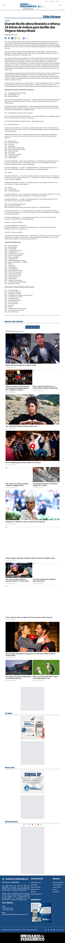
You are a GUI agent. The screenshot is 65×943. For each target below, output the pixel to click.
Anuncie (55, 889)
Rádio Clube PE (35, 889)
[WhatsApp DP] (60, 1)
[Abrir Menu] (4, 5)
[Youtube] (52, 1)
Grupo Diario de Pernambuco (13, 929)
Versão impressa (57, 885)
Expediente (56, 891)
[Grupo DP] (32, 938)
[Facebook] (46, 1)
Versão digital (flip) (58, 882)
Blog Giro (33, 891)
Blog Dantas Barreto (36, 894)
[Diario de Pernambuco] (32, 5)
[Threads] (35, 824)
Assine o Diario (57, 887)
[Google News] (57, 1)
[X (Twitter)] (49, 1)
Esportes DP (34, 885)
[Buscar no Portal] (59, 5)
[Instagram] (47, 1)
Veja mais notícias (32, 327)
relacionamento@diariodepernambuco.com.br (15, 914)
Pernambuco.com (36, 882)
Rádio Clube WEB (35, 887)
